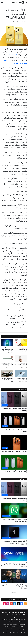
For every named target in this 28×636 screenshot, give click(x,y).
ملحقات (13, 626)
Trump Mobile (12, 55)
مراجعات (19, 617)
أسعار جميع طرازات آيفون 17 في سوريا (16, 471)
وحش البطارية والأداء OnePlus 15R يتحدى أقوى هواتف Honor (21, 364)
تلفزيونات (18, 626)
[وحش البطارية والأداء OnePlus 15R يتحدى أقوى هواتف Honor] (21, 358)
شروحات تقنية (13, 617)
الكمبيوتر (15, 624)
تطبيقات (23, 617)
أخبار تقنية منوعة (22, 628)
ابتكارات (15, 621)
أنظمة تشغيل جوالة (7, 614)
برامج (22, 626)
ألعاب (12, 621)
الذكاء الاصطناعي (21, 614)
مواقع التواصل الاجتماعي (21, 619)
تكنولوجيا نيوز (22, 21)
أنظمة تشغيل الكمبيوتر (7, 624)
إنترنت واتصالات (6, 617)
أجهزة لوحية (7, 621)
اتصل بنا (8, 628)
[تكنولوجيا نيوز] (18, 2)
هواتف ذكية (14, 614)
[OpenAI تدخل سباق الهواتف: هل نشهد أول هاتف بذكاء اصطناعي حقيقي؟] (7, 342)
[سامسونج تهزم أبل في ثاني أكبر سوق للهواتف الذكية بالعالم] (7, 373)
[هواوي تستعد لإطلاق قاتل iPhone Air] (21, 373)
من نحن (4, 628)
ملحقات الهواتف (7, 626)
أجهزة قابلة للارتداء (22, 624)
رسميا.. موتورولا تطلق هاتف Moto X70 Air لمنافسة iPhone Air (7, 364)
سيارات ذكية (20, 621)
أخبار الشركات (5, 619)
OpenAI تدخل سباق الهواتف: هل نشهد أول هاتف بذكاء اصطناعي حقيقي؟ (7, 349)
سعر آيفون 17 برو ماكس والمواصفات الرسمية (14, 451)
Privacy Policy (14, 628)
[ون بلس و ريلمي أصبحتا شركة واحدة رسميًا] (21, 342)
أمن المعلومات (12, 619)
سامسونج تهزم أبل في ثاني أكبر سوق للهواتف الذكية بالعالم (7, 380)
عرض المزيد (14, 592)
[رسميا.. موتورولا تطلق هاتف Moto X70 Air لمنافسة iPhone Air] (7, 358)
